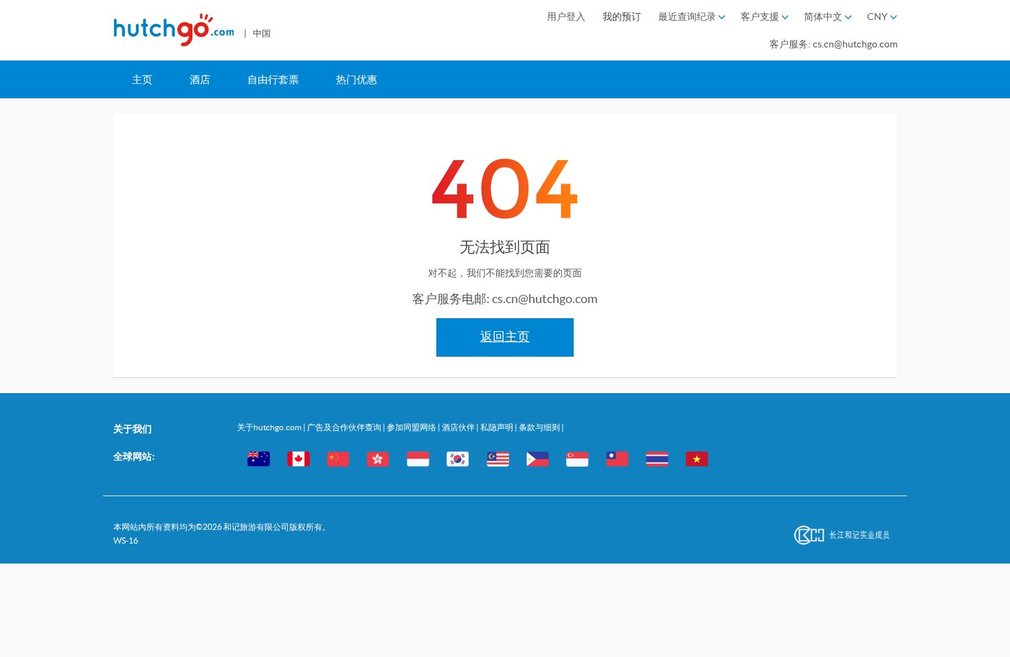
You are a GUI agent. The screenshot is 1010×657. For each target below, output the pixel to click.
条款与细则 (540, 427)
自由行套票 (273, 79)
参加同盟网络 (412, 427)
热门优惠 (356, 79)
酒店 (200, 79)
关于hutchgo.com (270, 427)
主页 (142, 79)
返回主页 (505, 337)
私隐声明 (497, 427)
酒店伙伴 (459, 427)
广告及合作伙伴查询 (345, 427)
